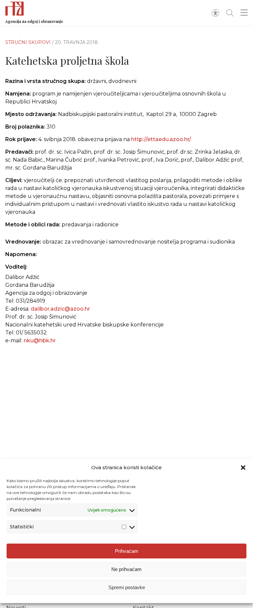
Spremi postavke (126, 587)
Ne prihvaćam (126, 569)
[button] (243, 467)
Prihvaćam (126, 551)
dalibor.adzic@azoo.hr (60, 309)
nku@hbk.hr (40, 340)
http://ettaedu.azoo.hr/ (161, 139)
